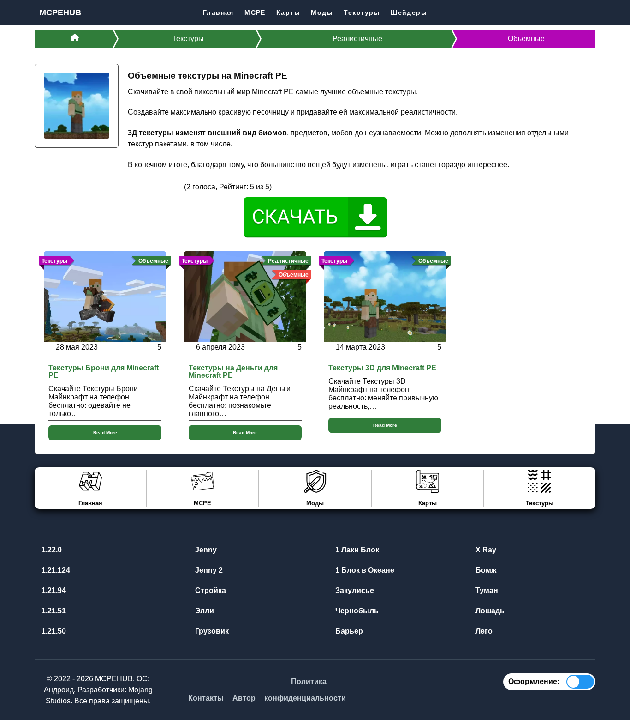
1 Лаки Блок (356, 550)
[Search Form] (588, 12)
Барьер (348, 631)
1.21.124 (55, 570)
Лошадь (489, 611)
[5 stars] (177, 186)
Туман (486, 590)
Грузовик (211, 631)
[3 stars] (154, 186)
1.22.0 (51, 550)
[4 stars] (166, 186)
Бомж (485, 570)
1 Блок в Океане (363, 570)
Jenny (205, 550)
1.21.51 (53, 611)
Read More (105, 432)
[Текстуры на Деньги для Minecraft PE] (245, 296)
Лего (483, 631)
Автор (244, 698)
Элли (203, 611)
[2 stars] (143, 186)
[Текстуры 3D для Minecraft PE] (385, 296)
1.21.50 (53, 631)
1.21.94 (53, 590)
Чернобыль (356, 611)
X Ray (485, 550)
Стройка (209, 590)
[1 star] (133, 186)
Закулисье (353, 590)
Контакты (206, 698)
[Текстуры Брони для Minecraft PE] (105, 296)
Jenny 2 (208, 570)
